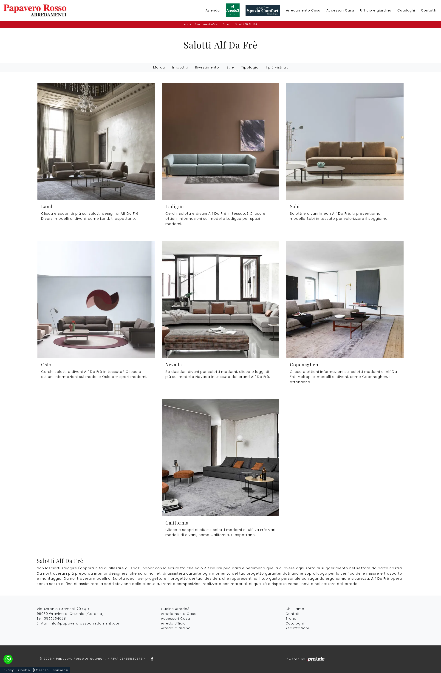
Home (187, 24)
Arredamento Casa (303, 10)
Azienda (213, 10)
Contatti (428, 10)
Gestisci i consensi (52, 670)
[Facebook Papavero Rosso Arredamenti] (150, 658)
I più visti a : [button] (277, 67)
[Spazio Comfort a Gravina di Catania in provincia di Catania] (263, 10)
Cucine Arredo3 (175, 609)
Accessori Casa (340, 10)
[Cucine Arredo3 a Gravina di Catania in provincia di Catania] (232, 10)
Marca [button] (159, 67)
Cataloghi (406, 10)
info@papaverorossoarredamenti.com (86, 623)
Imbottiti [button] (180, 67)
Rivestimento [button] (207, 67)
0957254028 (55, 618)
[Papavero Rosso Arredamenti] (35, 10)
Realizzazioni (297, 628)
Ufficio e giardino (375, 10)
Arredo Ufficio (173, 623)
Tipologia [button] (250, 67)
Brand (291, 618)
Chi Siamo (295, 609)
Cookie (24, 670)
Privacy (8, 670)
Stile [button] (230, 67)
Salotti (227, 24)
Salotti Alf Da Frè (246, 24)
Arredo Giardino (176, 628)
